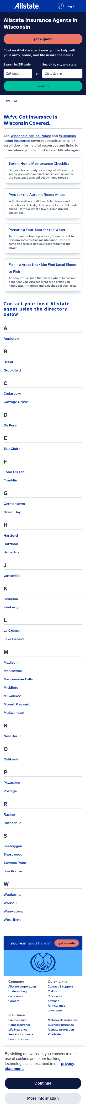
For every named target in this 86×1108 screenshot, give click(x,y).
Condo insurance (19, 1039)
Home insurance (19, 1024)
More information (43, 1098)
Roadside (54, 1034)
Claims (52, 991)
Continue (42, 1083)
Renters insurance (20, 1034)
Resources (55, 996)
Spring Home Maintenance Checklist (39, 163)
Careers (13, 1000)
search (43, 86)
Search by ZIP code (17, 64)
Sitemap (53, 1000)
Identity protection (61, 1029)
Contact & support (60, 986)
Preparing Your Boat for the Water (37, 230)
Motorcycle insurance (63, 1019)
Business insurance (61, 1024)
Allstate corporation (22, 986)
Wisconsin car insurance (31, 136)
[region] (43, 1077)
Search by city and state (59, 64)
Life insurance (17, 1029)
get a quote (57, 40)
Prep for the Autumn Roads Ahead (37, 194)
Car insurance (17, 1019)
